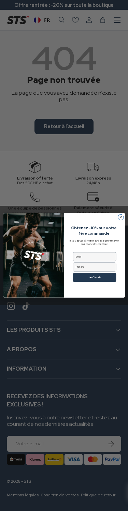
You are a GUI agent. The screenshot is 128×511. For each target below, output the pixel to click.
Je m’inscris (94, 277)
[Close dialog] (121, 217)
